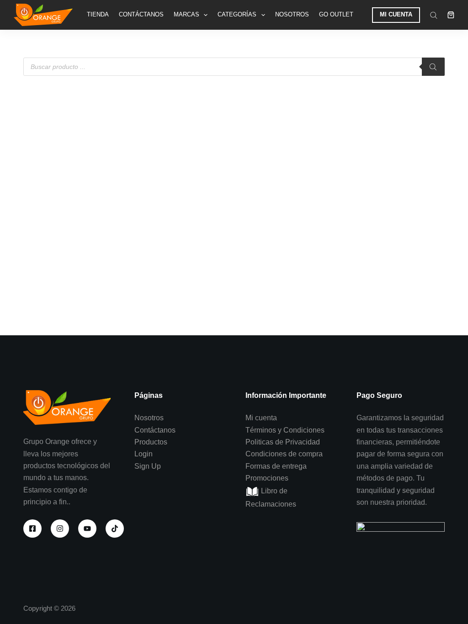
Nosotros (149, 418)
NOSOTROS (292, 14)
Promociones (266, 478)
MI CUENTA (396, 14)
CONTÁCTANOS (141, 14)
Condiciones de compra (284, 454)
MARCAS (186, 14)
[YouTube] (87, 528)
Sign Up (147, 466)
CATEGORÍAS (237, 14)
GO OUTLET (336, 14)
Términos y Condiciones (284, 430)
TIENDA (98, 14)
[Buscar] (433, 67)
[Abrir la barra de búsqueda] (433, 15)
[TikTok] (115, 528)
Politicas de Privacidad (282, 442)
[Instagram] (60, 528)
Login (143, 454)
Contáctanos (155, 430)
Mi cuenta (261, 418)
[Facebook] (32, 528)
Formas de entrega (276, 466)
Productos (150, 442)
